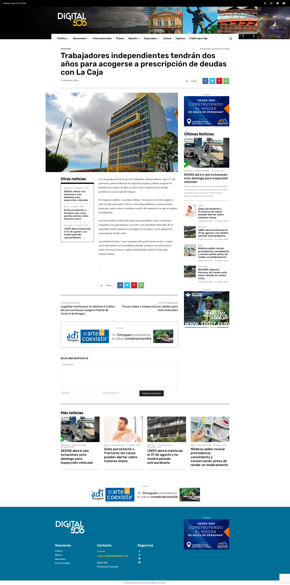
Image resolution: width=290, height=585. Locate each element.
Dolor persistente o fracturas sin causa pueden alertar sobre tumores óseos (76, 214)
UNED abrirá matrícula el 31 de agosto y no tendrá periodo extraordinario (77, 233)
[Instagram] (271, 3)
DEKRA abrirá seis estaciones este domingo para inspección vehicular (76, 196)
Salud (66, 206)
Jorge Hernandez (202, 171)
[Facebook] (265, 3)
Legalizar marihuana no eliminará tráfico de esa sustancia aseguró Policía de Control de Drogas (88, 310)
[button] (230, 38)
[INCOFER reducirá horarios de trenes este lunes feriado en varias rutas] (190, 271)
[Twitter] (277, 3)
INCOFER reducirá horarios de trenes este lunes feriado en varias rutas (212, 274)
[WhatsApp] (226, 81)
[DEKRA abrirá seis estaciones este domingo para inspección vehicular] (206, 153)
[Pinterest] (219, 81)
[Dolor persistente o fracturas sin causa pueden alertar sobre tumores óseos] (190, 211)
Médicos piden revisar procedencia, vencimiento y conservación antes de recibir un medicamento (213, 253)
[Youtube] (284, 3)
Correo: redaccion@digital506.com (112, 553)
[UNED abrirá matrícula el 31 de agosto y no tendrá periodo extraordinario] (190, 232)
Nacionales (66, 49)
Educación (68, 225)
